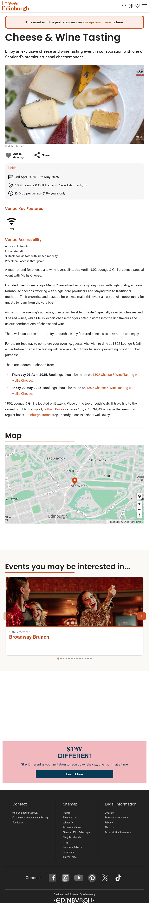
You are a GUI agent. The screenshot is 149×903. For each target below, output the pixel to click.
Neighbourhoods (72, 837)
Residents (68, 852)
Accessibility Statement (118, 832)
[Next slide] (141, 616)
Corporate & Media (73, 847)
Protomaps (113, 522)
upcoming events (102, 22)
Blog (65, 842)
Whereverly (89, 894)
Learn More (74, 774)
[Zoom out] (139, 509)
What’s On (68, 822)
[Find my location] (139, 496)
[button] (41, 155)
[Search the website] (124, 5)
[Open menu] (144, 6)
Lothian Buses (54, 409)
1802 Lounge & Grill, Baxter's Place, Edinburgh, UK (51, 185)
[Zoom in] (139, 504)
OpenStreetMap (133, 522)
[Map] (130, 5)
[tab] (58, 659)
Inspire (66, 812)
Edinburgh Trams (38, 414)
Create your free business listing (30, 817)
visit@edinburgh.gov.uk (25, 812)
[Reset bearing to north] (139, 515)
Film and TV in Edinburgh (76, 832)
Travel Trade (70, 857)
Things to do (69, 817)
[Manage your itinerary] (137, 5)
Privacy (109, 822)
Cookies (109, 812)
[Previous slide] (7, 616)
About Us (110, 827)
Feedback (17, 822)
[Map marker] (74, 481)
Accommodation (72, 827)
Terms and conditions (116, 817)
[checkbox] (14, 155)
